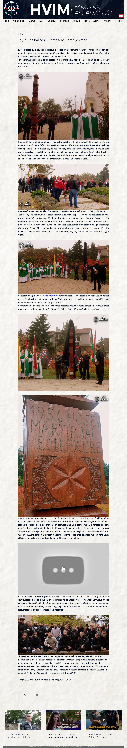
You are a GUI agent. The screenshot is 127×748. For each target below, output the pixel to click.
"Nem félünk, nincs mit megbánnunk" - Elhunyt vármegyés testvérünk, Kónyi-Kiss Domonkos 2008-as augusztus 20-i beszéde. (22, 736)
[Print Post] (37, 695)
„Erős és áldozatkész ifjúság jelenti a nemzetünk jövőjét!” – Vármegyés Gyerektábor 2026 (62, 736)
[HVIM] (121, 16)
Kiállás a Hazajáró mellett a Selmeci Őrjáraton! (101, 736)
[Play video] (63, 569)
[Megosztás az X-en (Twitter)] (25, 695)
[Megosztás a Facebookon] (19, 695)
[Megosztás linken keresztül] (31, 695)
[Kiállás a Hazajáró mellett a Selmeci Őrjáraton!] (104, 720)
